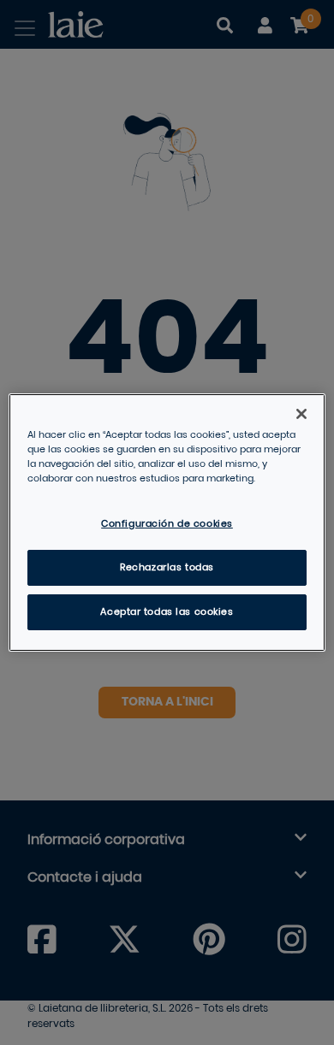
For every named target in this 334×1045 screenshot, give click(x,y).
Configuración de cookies (167, 523)
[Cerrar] (301, 414)
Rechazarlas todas (167, 567)
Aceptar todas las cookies (166, 612)
